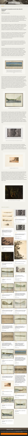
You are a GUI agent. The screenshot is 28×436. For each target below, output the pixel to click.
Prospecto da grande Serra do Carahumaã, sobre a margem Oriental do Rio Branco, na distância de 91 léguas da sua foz (20, 327)
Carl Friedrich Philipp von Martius (18, 236)
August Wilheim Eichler (17, 279)
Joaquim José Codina (17, 297)
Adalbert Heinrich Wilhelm (20, 145)
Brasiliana (14, 1)
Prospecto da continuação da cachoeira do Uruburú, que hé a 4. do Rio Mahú (20, 311)
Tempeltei (3, 393)
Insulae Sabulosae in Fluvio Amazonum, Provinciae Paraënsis (19, 276)
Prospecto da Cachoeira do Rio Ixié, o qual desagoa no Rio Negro (7, 295)
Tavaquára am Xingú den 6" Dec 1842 (7, 391)
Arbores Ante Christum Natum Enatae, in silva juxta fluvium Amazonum (20, 235)
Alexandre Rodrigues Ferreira (8, 76)
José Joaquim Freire (10, 78)
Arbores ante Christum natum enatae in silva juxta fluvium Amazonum (20, 220)
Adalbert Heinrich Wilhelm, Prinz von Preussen (6, 235)
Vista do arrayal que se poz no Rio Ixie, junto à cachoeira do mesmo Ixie (20, 396)
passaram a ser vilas (10, 52)
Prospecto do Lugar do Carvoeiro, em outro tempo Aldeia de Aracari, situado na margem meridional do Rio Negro (7, 377)
